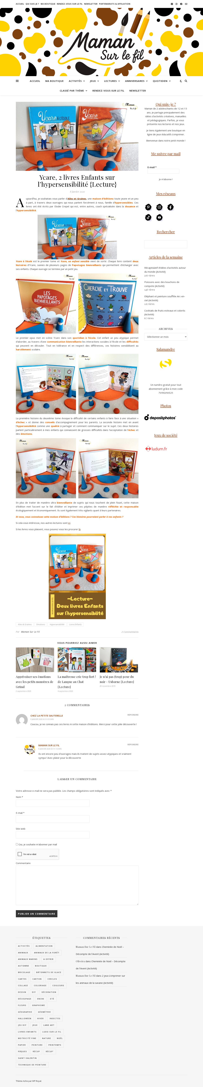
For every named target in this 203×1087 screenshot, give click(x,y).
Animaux (23, 952)
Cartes (22, 979)
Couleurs (58, 985)
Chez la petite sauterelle (46, 715)
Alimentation (44, 946)
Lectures (110, 80)
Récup (36, 1051)
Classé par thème (72, 90)
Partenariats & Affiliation (114, 4)
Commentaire (23, 863)
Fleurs (22, 1005)
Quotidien (160, 80)
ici (69, 522)
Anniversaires (134, 80)
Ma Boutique (48, 4)
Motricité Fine (27, 1038)
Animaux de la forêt (46, 952)
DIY (34, 992)
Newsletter (91, 4)
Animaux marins (28, 959)
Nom (19, 797)
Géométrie (44, 1012)
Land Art (49, 1025)
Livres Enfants (75, 624)
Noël (60, 1038)
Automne (23, 966)
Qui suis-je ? (32, 4)
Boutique (41, 966)
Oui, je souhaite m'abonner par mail (37, 844)
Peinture (37, 1045)
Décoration (49, 992)
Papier (22, 1045)
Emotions (40, 624)
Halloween (24, 1018)
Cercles (52, 979)
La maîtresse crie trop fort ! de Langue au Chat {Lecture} (77, 682)
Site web (20, 828)
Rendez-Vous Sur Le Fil (70, 4)
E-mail (20, 812)
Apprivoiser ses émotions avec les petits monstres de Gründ (34, 682)
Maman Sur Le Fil (30, 631)
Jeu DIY (22, 1025)
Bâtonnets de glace (48, 972)
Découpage (24, 999)
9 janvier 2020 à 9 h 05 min (42, 719)
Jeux (93, 80)
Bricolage (24, 972)
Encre (40, 999)
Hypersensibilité (57, 624)
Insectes (55, 1018)
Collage (23, 985)
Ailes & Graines (25, 624)
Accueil (20, 4)
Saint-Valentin (27, 1058)
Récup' (50, 1051)
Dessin (22, 992)
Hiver (40, 1018)
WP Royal (36, 1081)
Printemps (55, 1045)
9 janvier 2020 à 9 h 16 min (50, 749)
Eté (52, 999)
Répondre (133, 714)
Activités (75, 80)
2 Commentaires (129, 631)
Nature (46, 1038)
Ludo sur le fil (52, 1032)
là (79, 529)
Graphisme (38, 1005)
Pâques (22, 1051)
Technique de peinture (32, 1065)
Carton (37, 979)
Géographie (25, 1012)
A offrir (48, 959)
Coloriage (40, 985)
